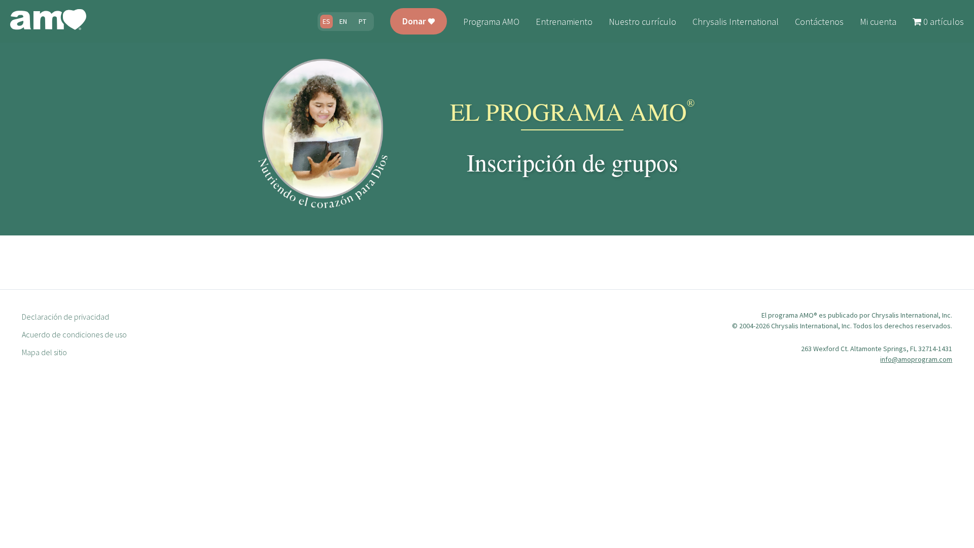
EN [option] (343, 21)
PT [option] (362, 21)
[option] (343, 21)
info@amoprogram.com (916, 359)
